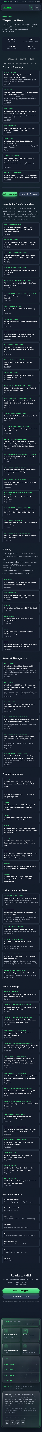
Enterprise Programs (29, 194)
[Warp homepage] (7, 7)
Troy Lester (24, 219)
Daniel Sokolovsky (9, 219)
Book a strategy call (9, 194)
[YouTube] (23, 1422)
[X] (12, 1422)
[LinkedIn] (7, 1422)
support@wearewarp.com (12, 1324)
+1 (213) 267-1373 (28, 1324)
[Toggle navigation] (37, 7)
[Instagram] (17, 1422)
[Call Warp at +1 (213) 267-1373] (31, 7)
